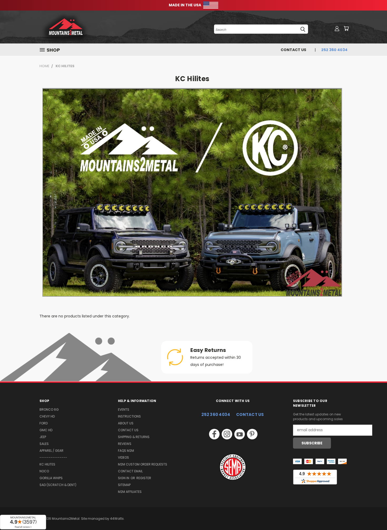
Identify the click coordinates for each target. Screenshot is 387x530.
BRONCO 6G (49, 409)
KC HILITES (47, 464)
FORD (43, 423)
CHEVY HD (47, 416)
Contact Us (293, 49)
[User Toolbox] (337, 28)
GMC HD (45, 430)
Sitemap (124, 485)
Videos (123, 457)
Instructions (129, 416)
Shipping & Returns (134, 437)
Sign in (124, 478)
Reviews (124, 443)
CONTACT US (250, 414)
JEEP (42, 437)
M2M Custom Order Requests (142, 464)
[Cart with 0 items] (346, 28)
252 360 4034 (215, 414)
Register (143, 478)
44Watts (117, 518)
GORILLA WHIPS (51, 478)
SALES (44, 443)
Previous (373, 513)
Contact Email (130, 471)
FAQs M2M (126, 450)
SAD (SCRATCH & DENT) (57, 485)
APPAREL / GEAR (51, 450)
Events (123, 409)
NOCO (44, 471)
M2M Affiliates (130, 491)
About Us (125, 423)
